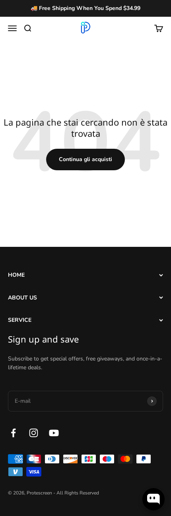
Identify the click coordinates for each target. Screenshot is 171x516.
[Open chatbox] (153, 499)
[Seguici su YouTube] (54, 432)
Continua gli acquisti (85, 159)
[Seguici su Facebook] (13, 432)
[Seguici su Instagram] (33, 432)
